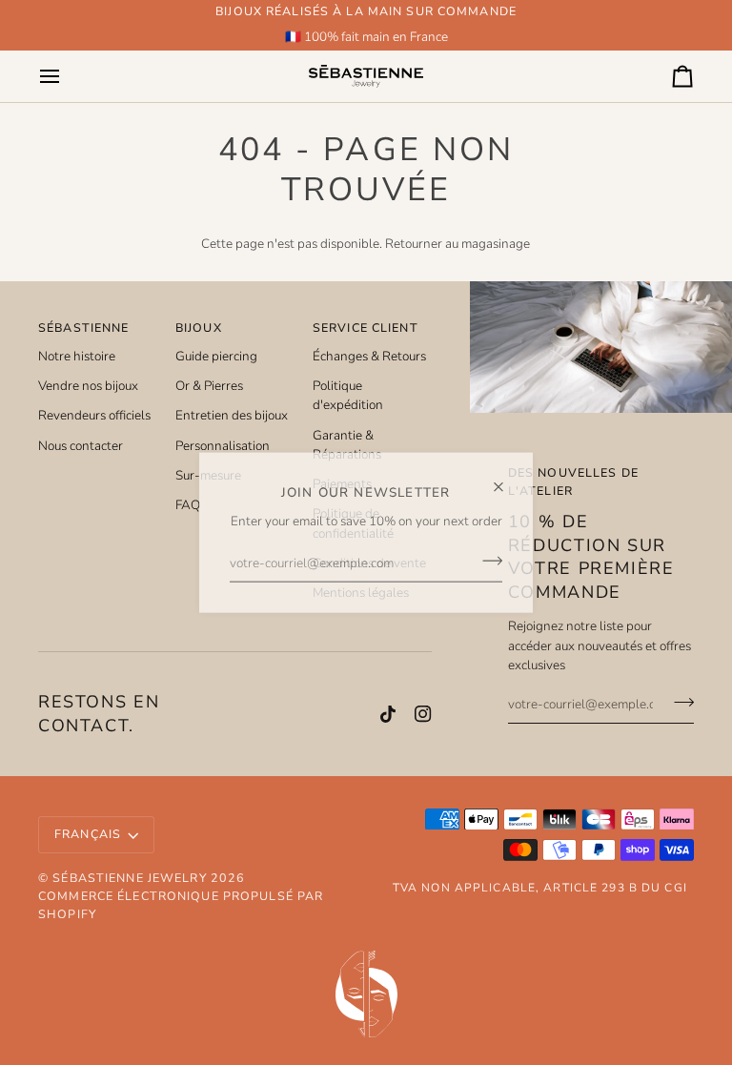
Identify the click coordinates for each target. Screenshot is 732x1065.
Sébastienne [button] (83, 327)
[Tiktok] (388, 714)
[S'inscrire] (486, 560)
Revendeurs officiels (94, 415)
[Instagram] (423, 714)
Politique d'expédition (348, 395)
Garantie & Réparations (347, 444)
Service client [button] (365, 327)
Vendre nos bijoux (88, 386)
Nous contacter (80, 446)
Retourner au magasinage (457, 244)
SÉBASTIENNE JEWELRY (129, 878)
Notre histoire (76, 356)
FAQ (187, 505)
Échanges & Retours (369, 356)
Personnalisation (222, 446)
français (87, 834)
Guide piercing (216, 356)
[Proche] (506, 478)
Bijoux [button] (198, 327)
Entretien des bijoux (231, 415)
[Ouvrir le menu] (66, 76)
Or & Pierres (209, 386)
